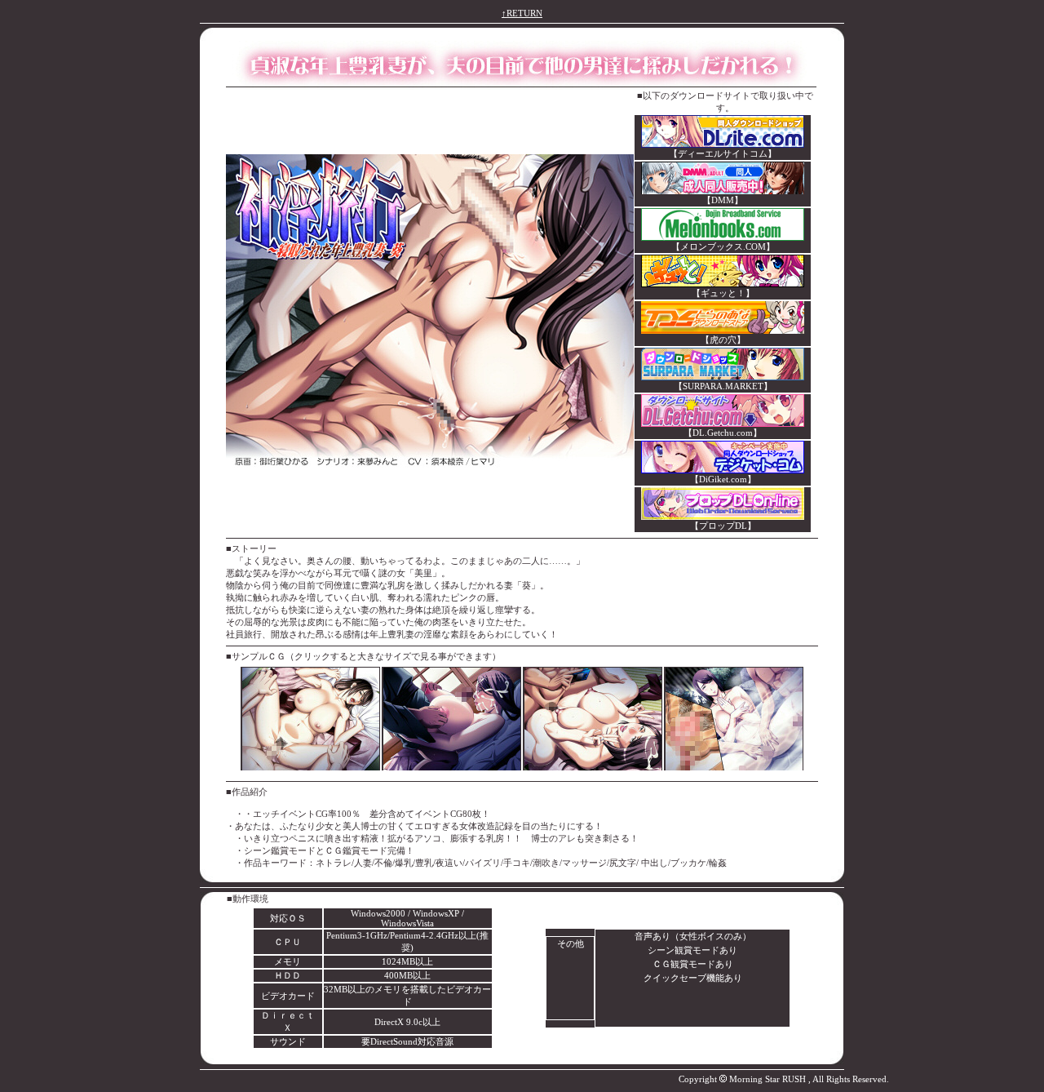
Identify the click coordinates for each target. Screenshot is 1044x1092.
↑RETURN (522, 13)
